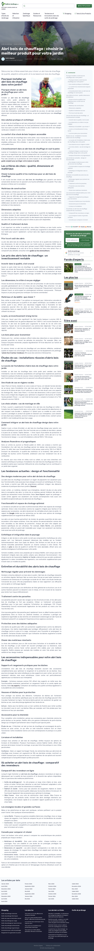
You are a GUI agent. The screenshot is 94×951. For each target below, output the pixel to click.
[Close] (80, 470)
